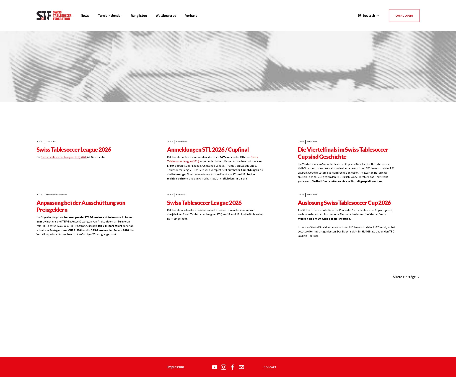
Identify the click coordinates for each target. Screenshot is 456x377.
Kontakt (269, 367)
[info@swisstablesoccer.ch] (241, 367)
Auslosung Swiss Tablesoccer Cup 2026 (344, 202)
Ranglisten (139, 15)
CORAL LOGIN (404, 15)
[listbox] (369, 15)
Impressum (175, 367)
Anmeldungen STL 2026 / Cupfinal (207, 149)
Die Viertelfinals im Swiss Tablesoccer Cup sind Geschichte (343, 153)
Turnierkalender (110, 15)
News (85, 15)
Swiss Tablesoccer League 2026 (74, 149)
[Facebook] (232, 367)
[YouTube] (214, 367)
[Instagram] (223, 367)
